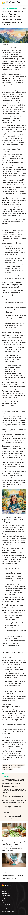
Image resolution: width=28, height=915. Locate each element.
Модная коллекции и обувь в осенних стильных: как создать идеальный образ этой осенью (14, 796)
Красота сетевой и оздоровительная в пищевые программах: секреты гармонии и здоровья (14, 791)
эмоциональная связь (7, 769)
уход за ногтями (6, 904)
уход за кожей (6, 895)
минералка (4, 868)
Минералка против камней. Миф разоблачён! (14, 866)
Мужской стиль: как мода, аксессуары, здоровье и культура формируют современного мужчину (14, 816)
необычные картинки (19, 765)
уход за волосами (7, 898)
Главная (3, 8)
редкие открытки (6, 767)
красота (4, 900)
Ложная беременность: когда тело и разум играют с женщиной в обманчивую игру (14, 801)
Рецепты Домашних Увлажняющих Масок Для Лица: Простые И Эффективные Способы (14, 837)
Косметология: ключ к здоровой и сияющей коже (14, 811)
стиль (3, 902)
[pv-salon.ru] (3, 2)
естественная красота (8, 906)
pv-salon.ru (8, 885)
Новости (3, 838)
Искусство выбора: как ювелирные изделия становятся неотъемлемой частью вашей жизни (14, 806)
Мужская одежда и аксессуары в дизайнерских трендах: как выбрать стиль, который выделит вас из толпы (14, 785)
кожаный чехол (6, 909)
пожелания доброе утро (12, 8)
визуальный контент (15, 767)
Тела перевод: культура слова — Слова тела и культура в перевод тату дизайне (14, 780)
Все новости (5, 893)
